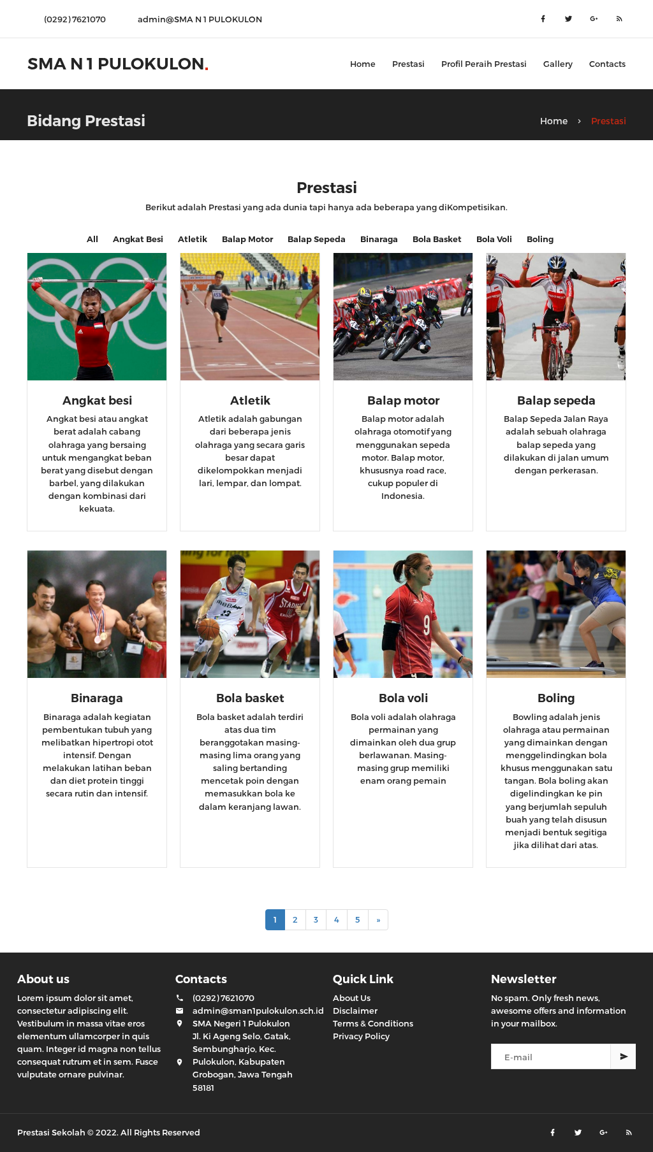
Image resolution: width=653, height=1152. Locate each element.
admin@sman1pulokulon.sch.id (258, 1010)
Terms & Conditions (373, 1023)
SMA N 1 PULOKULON (115, 64)
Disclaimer (355, 1010)
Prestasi (408, 64)
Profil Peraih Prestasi (484, 64)
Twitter (568, 19)
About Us (352, 998)
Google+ (594, 19)
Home (363, 64)
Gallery (558, 64)
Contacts (607, 64)
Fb (543, 19)
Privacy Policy (361, 1036)
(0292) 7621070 (223, 998)
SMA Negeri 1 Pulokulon (241, 1023)
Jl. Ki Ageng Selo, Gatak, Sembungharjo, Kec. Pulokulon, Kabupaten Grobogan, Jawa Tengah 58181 (243, 1062)
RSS (619, 19)
